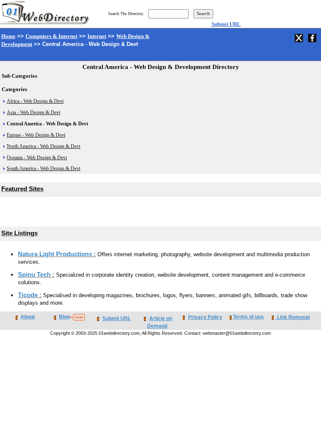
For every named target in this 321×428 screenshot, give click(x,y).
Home (8, 36)
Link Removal (293, 317)
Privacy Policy (205, 317)
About (27, 317)
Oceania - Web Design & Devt (37, 157)
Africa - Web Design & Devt (35, 101)
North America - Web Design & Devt (43, 146)
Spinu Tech (35, 274)
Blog (64, 317)
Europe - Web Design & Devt (36, 135)
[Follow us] (300, 37)
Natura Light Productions (56, 254)
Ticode (28, 295)
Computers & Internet (51, 36)
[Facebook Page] (313, 37)
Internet (96, 36)
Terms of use (248, 317)
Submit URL (226, 24)
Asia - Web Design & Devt (33, 112)
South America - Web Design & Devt (43, 168)
